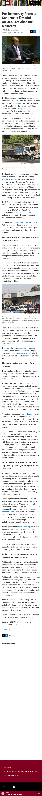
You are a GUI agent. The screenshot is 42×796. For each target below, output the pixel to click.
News (5, 629)
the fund (18, 391)
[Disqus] (21, 684)
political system (28, 414)
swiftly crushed (11, 248)
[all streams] (39, 793)
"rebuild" (5, 514)
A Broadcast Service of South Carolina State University (21, 771)
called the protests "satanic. (27, 222)
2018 (17, 103)
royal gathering (24, 527)
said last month (19, 213)
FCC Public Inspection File (11, 775)
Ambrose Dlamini (24, 353)
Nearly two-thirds (23, 108)
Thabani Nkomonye (9, 179)
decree (4, 419)
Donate (35, 3)
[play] (3, 794)
